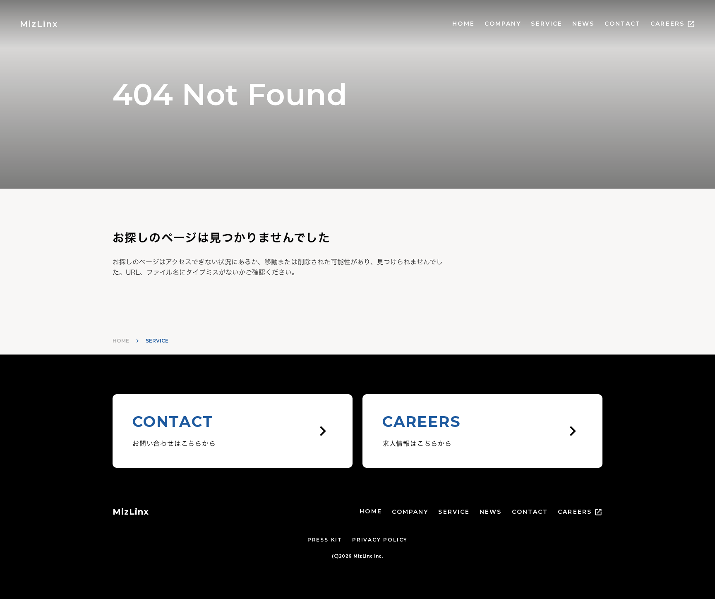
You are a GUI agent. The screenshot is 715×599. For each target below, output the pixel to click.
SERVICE (546, 23)
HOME (463, 23)
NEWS (583, 23)
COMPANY (503, 23)
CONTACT (623, 23)
